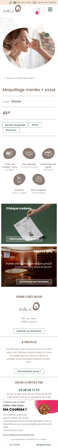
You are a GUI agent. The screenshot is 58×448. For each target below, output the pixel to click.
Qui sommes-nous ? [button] (29, 371)
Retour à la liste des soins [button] (20, 78)
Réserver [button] (11, 130)
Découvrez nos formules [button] (34, 281)
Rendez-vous (24, 2)
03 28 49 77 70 (29, 390)
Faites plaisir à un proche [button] (24, 238)
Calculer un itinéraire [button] (29, 331)
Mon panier (40, 10)
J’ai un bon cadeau (46, 2)
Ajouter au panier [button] (15, 124)
